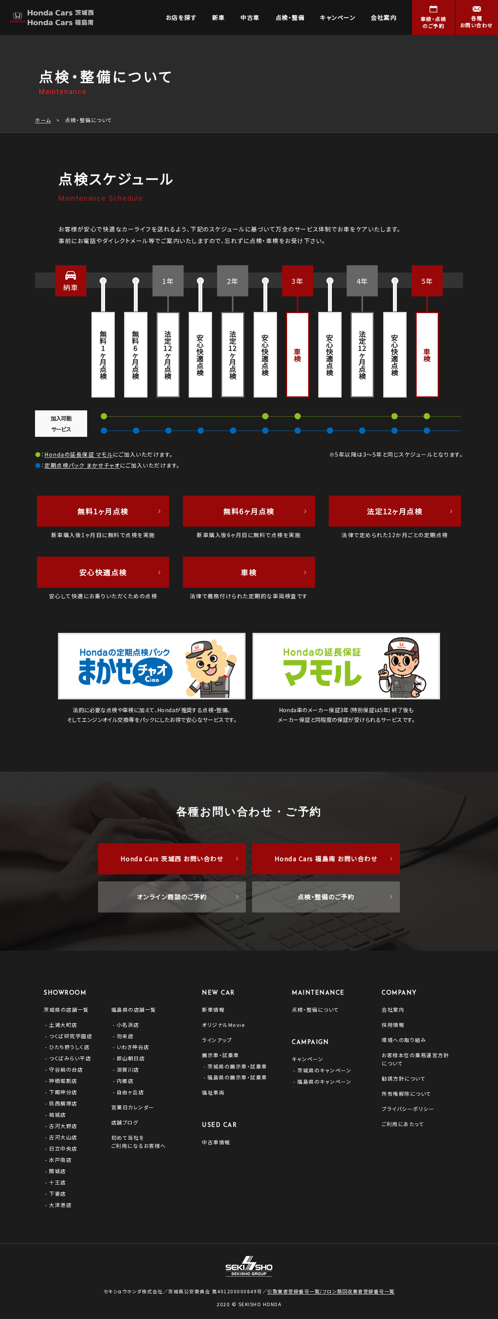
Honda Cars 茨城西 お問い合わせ (172, 858)
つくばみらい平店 (70, 1058)
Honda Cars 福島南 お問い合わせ (326, 858)
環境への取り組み (404, 1040)
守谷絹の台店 (66, 1069)
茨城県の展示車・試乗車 (237, 1066)
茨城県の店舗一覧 (66, 1009)
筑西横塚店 (63, 1103)
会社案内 (393, 1009)
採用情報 (393, 1024)
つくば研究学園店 (70, 1036)
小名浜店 (128, 1024)
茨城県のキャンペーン (324, 1070)
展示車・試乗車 (220, 1055)
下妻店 (57, 1193)
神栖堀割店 (63, 1080)
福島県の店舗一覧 (133, 1009)
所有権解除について (406, 1093)
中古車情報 (216, 1142)
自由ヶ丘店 (130, 1092)
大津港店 (60, 1205)
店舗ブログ (125, 1122)
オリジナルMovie (223, 1024)
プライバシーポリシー (408, 1108)
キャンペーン (307, 1059)
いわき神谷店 (133, 1047)
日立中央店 (63, 1148)
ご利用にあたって (403, 1124)
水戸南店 (60, 1159)
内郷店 (125, 1080)
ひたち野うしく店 (69, 1047)
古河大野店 (63, 1126)
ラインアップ (217, 1040)
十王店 (57, 1182)
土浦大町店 (63, 1024)
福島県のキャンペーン (324, 1081)
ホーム (43, 120)
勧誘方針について (404, 1078)
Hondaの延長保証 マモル (78, 454)
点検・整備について (315, 1009)
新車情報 (213, 1009)
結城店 (57, 1114)
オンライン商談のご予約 (172, 896)
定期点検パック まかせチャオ (82, 465)
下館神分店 (63, 1092)
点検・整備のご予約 (326, 896)
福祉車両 (213, 1092)
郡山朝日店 (131, 1058)
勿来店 (125, 1036)
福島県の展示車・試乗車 (237, 1077)
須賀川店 (128, 1069)
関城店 (57, 1171)
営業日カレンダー (132, 1107)
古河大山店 (63, 1137)
